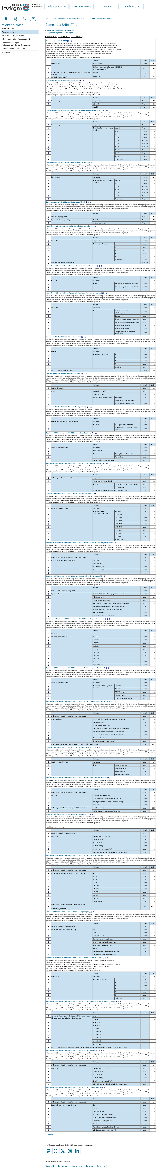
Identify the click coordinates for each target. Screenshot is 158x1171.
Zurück (48, 18)
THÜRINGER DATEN (55, 6)
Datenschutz (63, 1166)
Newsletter (5, 52)
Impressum (77, 1166)
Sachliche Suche (7, 28)
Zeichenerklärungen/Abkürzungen (64, 18)
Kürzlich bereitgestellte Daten (12, 35)
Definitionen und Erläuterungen (13, 48)
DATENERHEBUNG (80, 6)
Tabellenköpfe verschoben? (102, 18)
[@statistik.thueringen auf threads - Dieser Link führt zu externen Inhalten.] (56, 1151)
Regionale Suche (7, 32)
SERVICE (103, 6)
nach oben (50, 1135)
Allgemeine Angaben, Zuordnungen (15, 39)
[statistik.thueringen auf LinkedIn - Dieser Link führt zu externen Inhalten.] (77, 1151)
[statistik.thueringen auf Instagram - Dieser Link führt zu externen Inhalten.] (70, 1151)
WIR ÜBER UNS (129, 6)
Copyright (49, 1166)
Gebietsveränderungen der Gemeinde (60, 30)
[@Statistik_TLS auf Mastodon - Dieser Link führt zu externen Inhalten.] (49, 1151)
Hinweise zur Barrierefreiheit (97, 1166)
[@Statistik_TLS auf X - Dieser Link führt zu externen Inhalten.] (63, 1151)
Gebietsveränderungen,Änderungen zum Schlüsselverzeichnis (15, 44)
